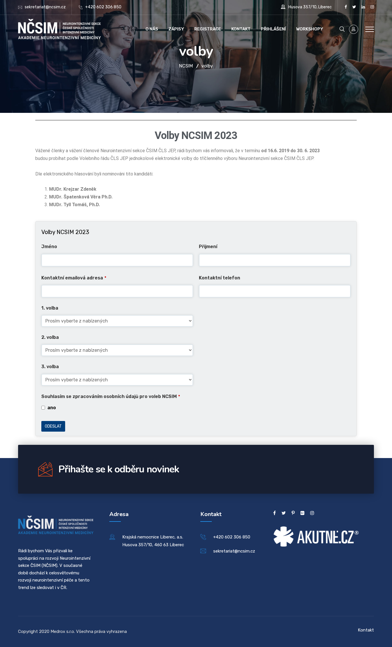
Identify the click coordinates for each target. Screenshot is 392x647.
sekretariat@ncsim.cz (45, 7)
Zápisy (176, 29)
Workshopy (309, 29)
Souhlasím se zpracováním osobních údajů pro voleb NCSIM (110, 396)
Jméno (49, 246)
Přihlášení (273, 29)
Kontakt (241, 29)
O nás (151, 29)
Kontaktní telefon (219, 278)
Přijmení (208, 246)
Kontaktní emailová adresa (73, 278)
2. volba (50, 337)
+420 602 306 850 (103, 7)
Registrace (207, 29)
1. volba (49, 308)
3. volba (50, 366)
